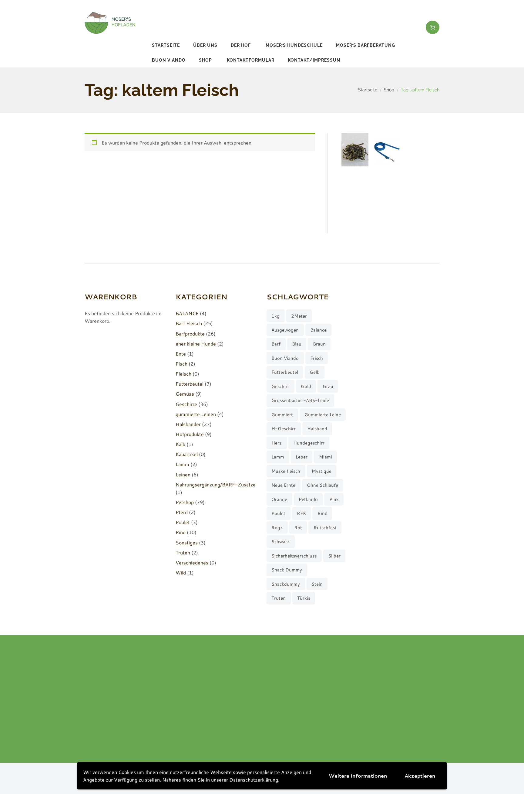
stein (317, 584)
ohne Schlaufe (322, 485)
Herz (276, 443)
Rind (181, 532)
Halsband (317, 428)
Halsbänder (188, 424)
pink (334, 499)
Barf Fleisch (189, 323)
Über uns (205, 45)
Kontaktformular (250, 60)
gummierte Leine (322, 414)
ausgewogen (285, 330)
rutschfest (325, 527)
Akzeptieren (420, 775)
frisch (316, 358)
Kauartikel (187, 454)
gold (306, 386)
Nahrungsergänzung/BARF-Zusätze (216, 484)
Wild (181, 572)
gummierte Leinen (196, 414)
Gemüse (185, 393)
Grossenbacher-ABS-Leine (300, 400)
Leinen (183, 474)
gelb (315, 372)
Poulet (183, 522)
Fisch (181, 363)
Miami (325, 457)
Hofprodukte (190, 434)
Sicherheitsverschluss (294, 556)
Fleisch (183, 373)
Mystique (321, 471)
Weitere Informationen (358, 775)
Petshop (185, 502)
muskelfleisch (285, 471)
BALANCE (187, 313)
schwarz (280, 541)
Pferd (182, 512)
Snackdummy (285, 584)
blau (296, 344)
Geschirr (280, 386)
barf (275, 344)
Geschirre (186, 403)
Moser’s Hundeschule (294, 45)
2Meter (299, 316)
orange (279, 499)
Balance (318, 330)
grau (328, 386)
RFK (301, 513)
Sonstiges (187, 542)
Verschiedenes (192, 562)
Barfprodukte (190, 333)
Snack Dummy (286, 570)
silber (334, 556)
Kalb (180, 444)
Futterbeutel (189, 383)
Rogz (277, 527)
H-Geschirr (283, 428)
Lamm (182, 464)
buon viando (169, 60)
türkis (303, 598)
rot (298, 527)
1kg (275, 316)
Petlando (308, 499)
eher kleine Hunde (196, 343)
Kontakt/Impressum (314, 60)
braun (319, 344)
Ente (181, 353)
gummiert (282, 414)
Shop (205, 60)
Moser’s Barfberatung (365, 45)
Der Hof (241, 45)
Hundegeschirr (308, 443)
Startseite (166, 45)
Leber (301, 457)
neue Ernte (283, 485)
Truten (183, 552)
